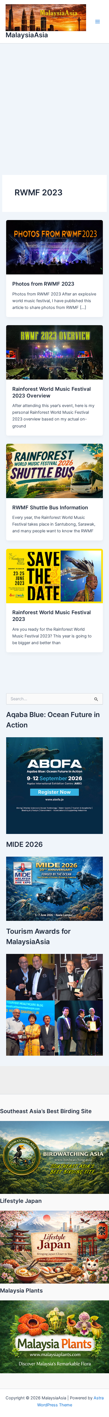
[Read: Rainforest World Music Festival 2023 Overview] (54, 352)
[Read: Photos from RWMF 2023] (54, 246)
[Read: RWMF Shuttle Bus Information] (54, 470)
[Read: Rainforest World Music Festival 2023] (54, 575)
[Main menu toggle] (97, 21)
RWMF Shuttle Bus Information (50, 507)
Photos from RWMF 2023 (43, 284)
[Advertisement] (54, 101)
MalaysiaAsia (27, 35)
